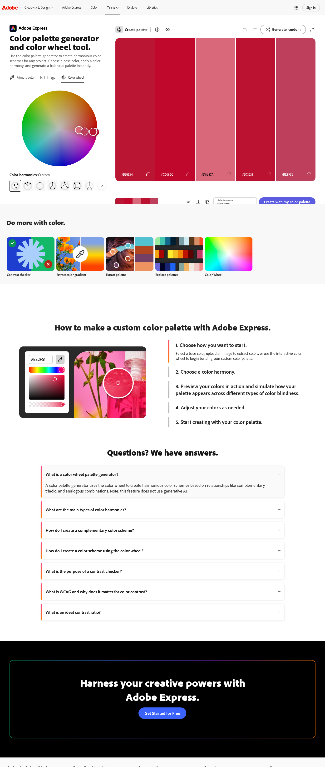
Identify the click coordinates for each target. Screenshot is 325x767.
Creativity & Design (37, 7)
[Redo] (254, 29)
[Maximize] (311, 29)
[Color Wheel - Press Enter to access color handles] (59, 128)
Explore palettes (166, 275)
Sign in (311, 7)
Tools (111, 7)
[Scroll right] (102, 186)
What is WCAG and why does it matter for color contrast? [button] (96, 591)
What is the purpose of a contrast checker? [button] (84, 571)
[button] (296, 7)
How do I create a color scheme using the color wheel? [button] (94, 550)
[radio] (15, 186)
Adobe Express (71, 7)
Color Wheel (213, 275)
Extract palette (116, 275)
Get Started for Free (162, 713)
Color (94, 7)
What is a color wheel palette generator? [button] (82, 474)
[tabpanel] (60, 139)
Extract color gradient (71, 275)
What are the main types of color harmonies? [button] (86, 509)
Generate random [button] (286, 29)
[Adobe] (10, 7)
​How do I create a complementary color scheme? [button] (90, 530)
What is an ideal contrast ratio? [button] (73, 612)
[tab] (22, 77)
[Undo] (245, 29)
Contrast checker (18, 275)
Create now (31, 254)
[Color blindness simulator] (168, 29)
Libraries (152, 7)
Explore (132, 7)
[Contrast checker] (157, 29)
